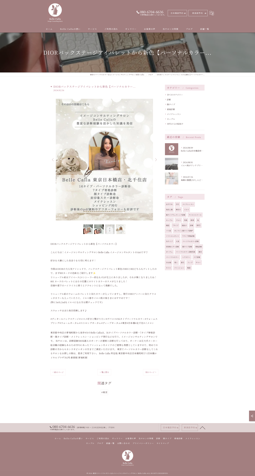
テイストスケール (195, 215)
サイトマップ (163, 443)
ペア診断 (197, 257)
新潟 (192, 220)
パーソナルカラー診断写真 (185, 252)
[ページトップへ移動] (202, 427)
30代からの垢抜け (175, 123)
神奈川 (178, 209)
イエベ (186, 209)
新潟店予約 (197, 13)
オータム (169, 252)
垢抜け (184, 225)
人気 (177, 241)
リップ (190, 262)
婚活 (167, 225)
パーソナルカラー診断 (191, 241)
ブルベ (178, 220)
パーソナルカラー (172, 257)
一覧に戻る (104, 372)
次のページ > (150, 372)
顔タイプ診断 (187, 246)
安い (176, 262)
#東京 (104, 392)
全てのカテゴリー (175, 94)
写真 (185, 220)
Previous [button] (53, 159)
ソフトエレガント (172, 236)
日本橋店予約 (177, 13)
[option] (104, 159)
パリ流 (168, 230)
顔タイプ (171, 104)
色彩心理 (169, 209)
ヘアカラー (186, 257)
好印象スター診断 (172, 246)
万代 (177, 204)
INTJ (198, 225)
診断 (169, 99)
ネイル (168, 268)
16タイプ (169, 241)
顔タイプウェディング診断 (175, 215)
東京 (200, 252)
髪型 (188, 268)
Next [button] (155, 159)
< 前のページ (58, 372)
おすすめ (169, 204)
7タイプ (175, 225)
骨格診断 (171, 109)
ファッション (179, 268)
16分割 (168, 262)
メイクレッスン (174, 114)
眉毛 (182, 262)
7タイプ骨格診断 (188, 236)
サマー (198, 262)
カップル (171, 119)
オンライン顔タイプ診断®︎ (183, 230)
